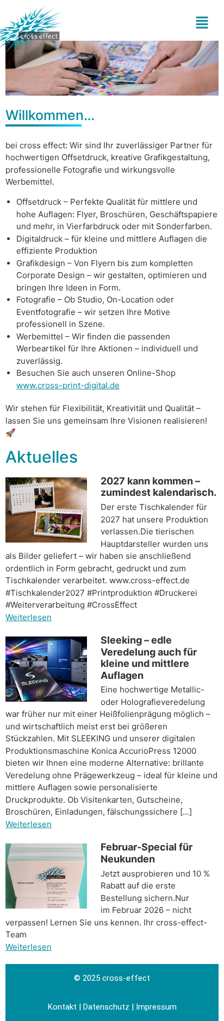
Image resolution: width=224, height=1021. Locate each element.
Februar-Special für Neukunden (146, 853)
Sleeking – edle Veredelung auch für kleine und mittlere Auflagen (149, 657)
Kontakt (62, 1007)
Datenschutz (106, 1007)
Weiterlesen (28, 617)
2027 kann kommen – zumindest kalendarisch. (158, 487)
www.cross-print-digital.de (68, 385)
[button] (191, 23)
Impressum (156, 1007)
